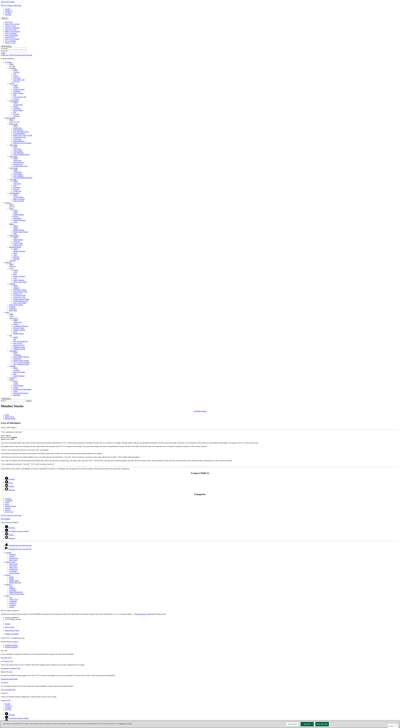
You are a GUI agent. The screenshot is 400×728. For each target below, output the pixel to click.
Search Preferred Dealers (21, 154)
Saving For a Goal (19, 297)
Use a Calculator (10, 41)
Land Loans (17, 139)
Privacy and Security (20, 282)
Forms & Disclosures (16, 305)
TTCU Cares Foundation (21, 362)
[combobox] (393, 726)
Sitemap (7, 624)
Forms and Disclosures (16, 594)
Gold (15, 255)
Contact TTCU (10, 37)
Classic (15, 76)
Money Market (18, 93)
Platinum (16, 257)
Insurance (12, 307)
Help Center (13, 310)
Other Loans (13, 156)
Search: (3, 401)
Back (11, 64)
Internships (17, 395)
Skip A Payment (18, 201)
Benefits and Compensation (22, 389)
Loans (7, 504)
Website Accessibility (12, 634)
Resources (8, 262)
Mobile (11, 224)
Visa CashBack (18, 176)
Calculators (13, 308)
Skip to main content (7, 2)
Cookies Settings (292, 724)
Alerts (15, 222)
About (7, 312)
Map (14, 374)
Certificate (16, 91)
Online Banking (18, 214)
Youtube (11, 486)
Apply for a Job (10, 43)
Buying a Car (17, 293)
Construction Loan (19, 137)
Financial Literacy (19, 276)
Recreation (16, 187)
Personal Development (20, 393)
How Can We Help (19, 303)
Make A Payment (19, 199)
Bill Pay (16, 216)
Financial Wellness (19, 220)
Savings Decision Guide (21, 299)
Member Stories (18, 333)
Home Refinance (18, 141)
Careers (11, 379)
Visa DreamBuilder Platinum (22, 178)
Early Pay (16, 81)
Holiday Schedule (19, 330)
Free (14, 74)
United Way (17, 359)
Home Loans (13, 124)
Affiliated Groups (19, 347)
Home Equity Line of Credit (22, 135)
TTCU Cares (9, 512)
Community (13, 351)
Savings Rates (13, 101)
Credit (7, 502)
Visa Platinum (17, 174)
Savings (11, 83)
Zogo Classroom (18, 280)
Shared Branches (18, 376)
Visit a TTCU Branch (12, 39)
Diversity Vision (18, 328)
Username (4, 48)
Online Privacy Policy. (125, 723)
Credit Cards (13, 168)
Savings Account (18, 89)
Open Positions (18, 385)
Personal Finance (10, 506)
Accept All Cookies (322, 724)
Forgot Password (26, 55)
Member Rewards (15, 247)
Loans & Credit (10, 118)
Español (7, 9)
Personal (16, 189)
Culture (15, 387)
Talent (15, 391)
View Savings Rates (11, 35)
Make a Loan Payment (12, 31)
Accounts (8, 62)
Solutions (12, 284)
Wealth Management (16, 592)
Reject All (307, 724)
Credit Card (17, 191)
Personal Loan (18, 164)
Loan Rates (13, 179)
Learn (11, 268)
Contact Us (8, 11)
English (391, 726)
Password (4, 51)
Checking (12, 68)
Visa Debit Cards (19, 80)
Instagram (11, 490)
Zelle (15, 234)
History (15, 324)
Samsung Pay (17, 245)
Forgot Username (15, 55)
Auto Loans (13, 145)
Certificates (17, 108)
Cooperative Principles (20, 326)
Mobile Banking (18, 230)
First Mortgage (18, 130)
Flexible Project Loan (20, 166)
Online (11, 209)
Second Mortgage (19, 133)
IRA (14, 95)
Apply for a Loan (10, 29)
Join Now (8, 15)
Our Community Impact (21, 364)
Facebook (11, 479)
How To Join (17, 343)
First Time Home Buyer (21, 132)
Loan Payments (14, 193)
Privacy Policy (10, 627)
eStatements (17, 218)
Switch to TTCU (10, 26)
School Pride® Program (21, 357)
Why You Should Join (20, 341)
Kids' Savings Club (19, 97)
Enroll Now (5, 55)
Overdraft (12, 261)
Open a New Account (12, 24)
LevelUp (16, 99)
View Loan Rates (10, 33)
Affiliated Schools (19, 349)
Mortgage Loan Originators (22, 143)
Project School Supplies (21, 360)
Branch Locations (19, 372)
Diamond (16, 259)
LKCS (16, 642)
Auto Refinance (18, 153)
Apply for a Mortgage (12, 28)
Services (8, 203)
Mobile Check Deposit (20, 232)
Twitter (10, 483)
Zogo (15, 278)
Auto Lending (18, 151)
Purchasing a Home (19, 290)
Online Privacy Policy (12, 630)
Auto (15, 185)
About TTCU (13, 318)
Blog (15, 274)
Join (10, 335)
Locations (8, 13)
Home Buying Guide (20, 292)
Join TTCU (9, 22)
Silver (15, 253)
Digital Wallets (14, 235)
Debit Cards (13, 560)
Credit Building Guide (20, 301)
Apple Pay (16, 241)
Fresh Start (16, 78)
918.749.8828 (5, 519)
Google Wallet (18, 243)
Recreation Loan (18, 162)
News (15, 332)
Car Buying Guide (19, 295)
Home (7, 415)
